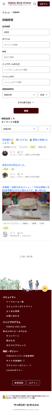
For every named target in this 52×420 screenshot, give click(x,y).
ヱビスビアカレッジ (16, 345)
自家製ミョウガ (10, 147)
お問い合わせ (13, 315)
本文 (4, 51)
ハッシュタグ (8, 76)
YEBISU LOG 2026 (16, 326)
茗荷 (33, 147)
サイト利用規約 (14, 360)
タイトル (6, 39)
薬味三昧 (42, 147)
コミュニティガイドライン (19, 306)
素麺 (34, 223)
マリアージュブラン (12, 223)
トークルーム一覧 (15, 301)
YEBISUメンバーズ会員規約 (20, 355)
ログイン (44, 4)
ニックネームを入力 (11, 64)
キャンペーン (12, 335)
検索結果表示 (8, 89)
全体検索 (6, 26)
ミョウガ (24, 147)
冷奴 (42, 223)
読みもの (10, 340)
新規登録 (18, 382)
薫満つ (26, 223)
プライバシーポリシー (17, 365)
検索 (26, 110)
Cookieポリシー (14, 370)
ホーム (7, 12)
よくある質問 (13, 311)
